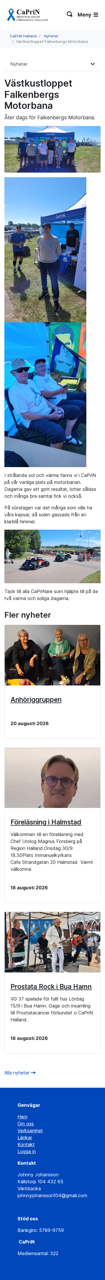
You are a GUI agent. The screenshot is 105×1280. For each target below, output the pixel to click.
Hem (22, 1117)
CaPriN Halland (23, 36)
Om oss (26, 1124)
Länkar (25, 1137)
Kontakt (26, 1144)
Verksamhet (30, 1130)
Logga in (27, 1151)
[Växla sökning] (70, 15)
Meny (85, 15)
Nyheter (51, 36)
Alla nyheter (17, 1073)
